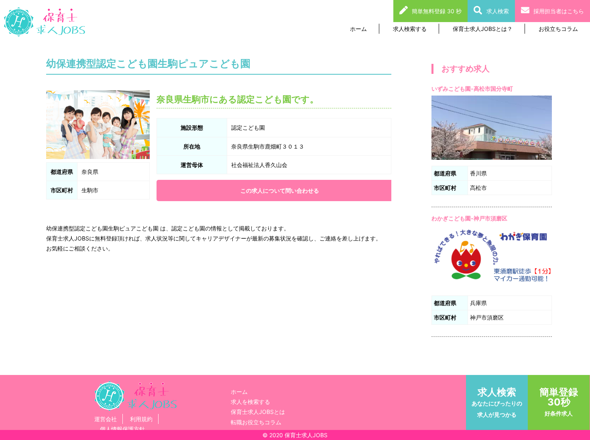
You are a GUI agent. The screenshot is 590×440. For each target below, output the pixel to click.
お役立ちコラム (558, 28)
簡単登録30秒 (558, 401)
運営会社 (105, 419)
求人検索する (410, 28)
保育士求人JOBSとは (258, 411)
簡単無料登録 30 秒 (437, 11)
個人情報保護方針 (122, 429)
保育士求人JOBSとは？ (483, 28)
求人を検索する (250, 401)
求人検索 (497, 11)
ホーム (358, 28)
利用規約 (141, 419)
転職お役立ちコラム (256, 422)
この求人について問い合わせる (279, 190)
